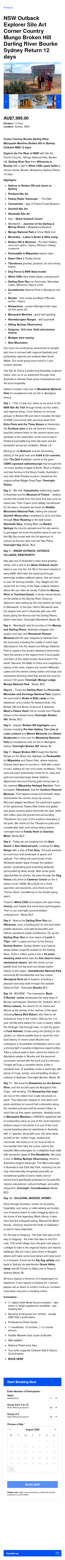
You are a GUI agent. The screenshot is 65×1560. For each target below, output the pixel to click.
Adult (13, 1397)
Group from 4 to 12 (18, 1406)
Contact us (12, 1553)
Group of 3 (18, 1415)
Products (8, 7)
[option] (11, 101)
